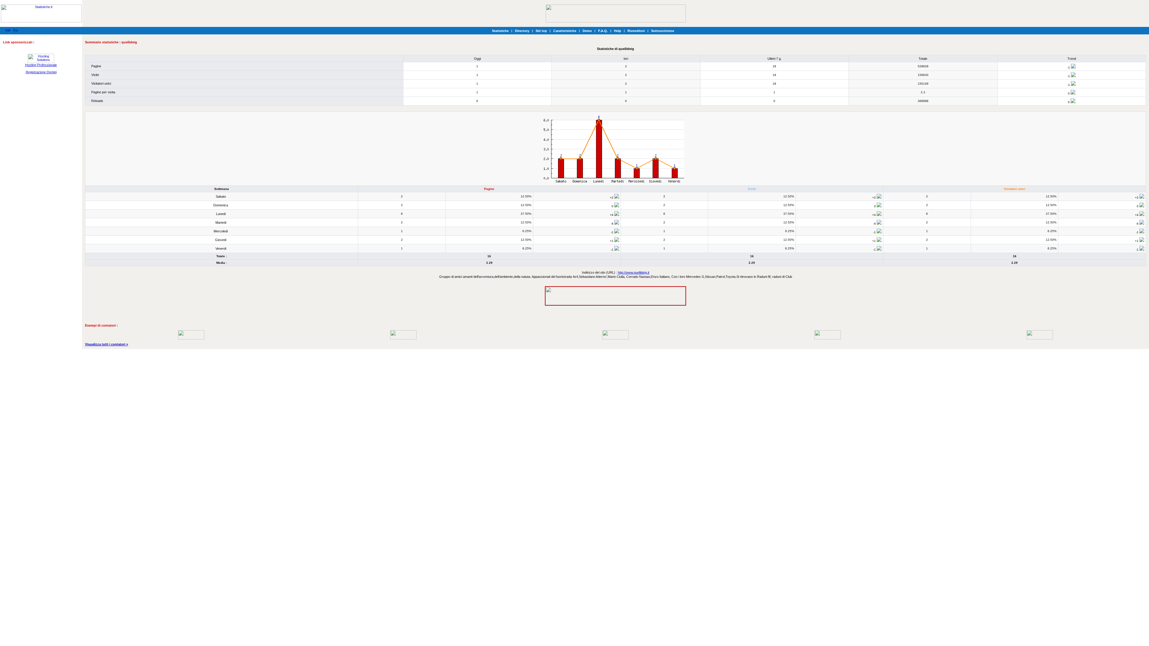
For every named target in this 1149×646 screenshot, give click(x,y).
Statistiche (500, 31)
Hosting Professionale (41, 65)
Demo (587, 31)
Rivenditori (636, 31)
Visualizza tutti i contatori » (106, 344)
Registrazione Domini (41, 72)
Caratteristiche (564, 31)
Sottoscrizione (662, 31)
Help (617, 31)
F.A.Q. (603, 31)
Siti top (541, 31)
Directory (522, 31)
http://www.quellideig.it (633, 272)
